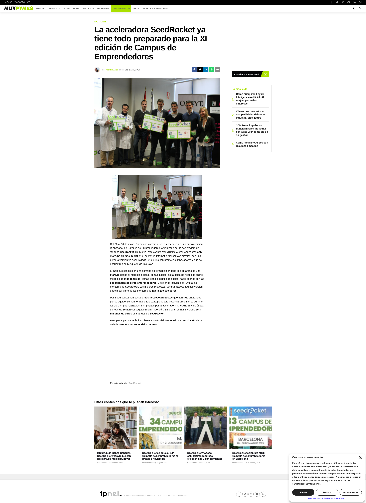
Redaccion (101, 463)
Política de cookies (315, 498)
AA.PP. (136, 8)
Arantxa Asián (112, 70)
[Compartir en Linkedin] (205, 69)
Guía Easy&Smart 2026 (155, 8)
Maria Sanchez (148, 463)
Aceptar (303, 492)
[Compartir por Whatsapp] (211, 69)
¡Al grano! (103, 8)
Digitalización (71, 8)
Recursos (88, 8)
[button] (360, 457)
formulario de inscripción (180, 320)
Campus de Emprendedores (144, 248)
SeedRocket (134, 383)
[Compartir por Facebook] (194, 69)
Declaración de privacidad (334, 498)
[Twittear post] (200, 69)
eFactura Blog (121, 8)
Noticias (40, 8)
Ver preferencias (350, 492)
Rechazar (327, 492)
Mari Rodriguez (238, 463)
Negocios (54, 8)
